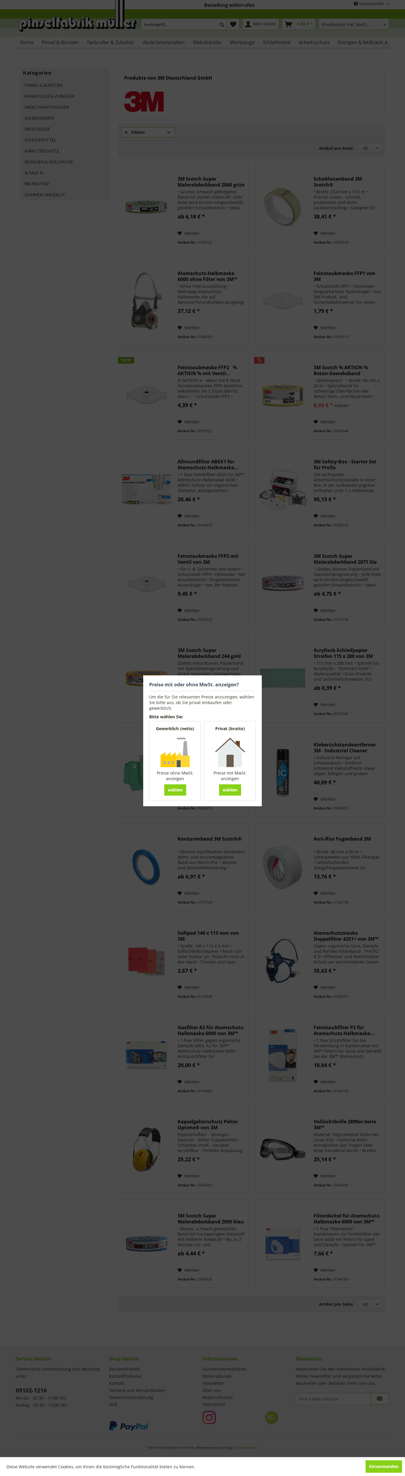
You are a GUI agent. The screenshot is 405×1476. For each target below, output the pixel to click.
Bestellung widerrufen (229, 5)
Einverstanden (383, 1466)
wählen (175, 790)
